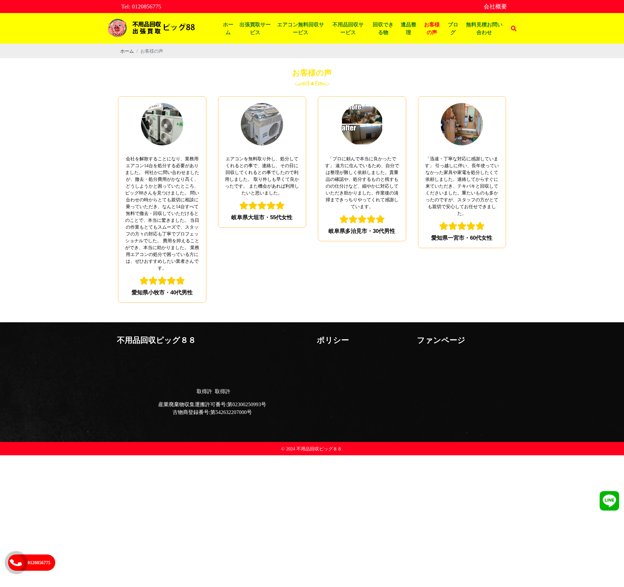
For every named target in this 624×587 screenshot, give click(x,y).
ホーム (228, 28)
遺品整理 (408, 28)
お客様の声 (432, 28)
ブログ (453, 28)
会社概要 (495, 6)
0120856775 (39, 562)
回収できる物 (383, 28)
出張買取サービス (255, 28)
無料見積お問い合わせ (484, 28)
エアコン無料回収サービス (300, 28)
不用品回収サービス (348, 28)
